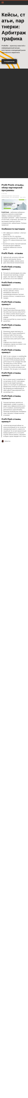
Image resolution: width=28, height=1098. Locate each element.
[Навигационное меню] (3, 2)
